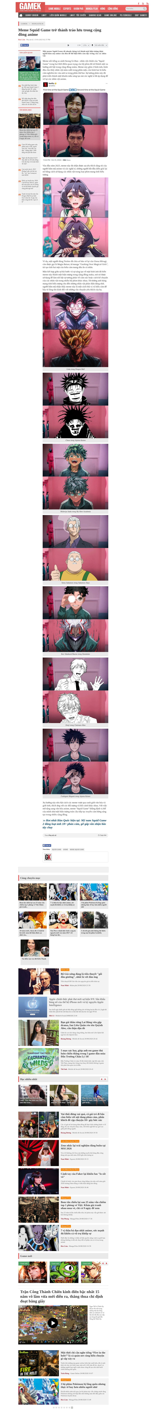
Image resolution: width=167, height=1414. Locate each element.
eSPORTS (67, 8)
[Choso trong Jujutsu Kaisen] (75, 405)
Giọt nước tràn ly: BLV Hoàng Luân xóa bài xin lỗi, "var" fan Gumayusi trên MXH (29, 172)
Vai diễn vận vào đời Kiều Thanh (34, 959)
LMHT (44, 15)
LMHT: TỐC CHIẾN (78, 15)
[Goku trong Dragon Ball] (75, 329)
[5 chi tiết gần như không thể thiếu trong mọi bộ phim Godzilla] (94, 920)
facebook (138, 4)
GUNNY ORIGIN (32, 15)
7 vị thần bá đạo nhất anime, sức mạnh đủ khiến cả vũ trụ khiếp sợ (62, 904)
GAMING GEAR (95, 15)
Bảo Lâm (64, 1246)
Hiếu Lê (51, 1016)
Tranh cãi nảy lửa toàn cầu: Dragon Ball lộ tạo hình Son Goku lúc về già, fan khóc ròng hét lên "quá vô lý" (30, 198)
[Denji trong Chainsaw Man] (75, 690)
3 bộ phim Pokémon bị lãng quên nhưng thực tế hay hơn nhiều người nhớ (94, 905)
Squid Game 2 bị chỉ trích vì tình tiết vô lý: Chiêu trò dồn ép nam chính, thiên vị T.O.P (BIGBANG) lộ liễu (29, 76)
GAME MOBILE (55, 8)
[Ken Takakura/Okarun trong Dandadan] (75, 619)
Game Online (75, 1373)
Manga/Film (37, 24)
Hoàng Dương (66, 1039)
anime (65, 849)
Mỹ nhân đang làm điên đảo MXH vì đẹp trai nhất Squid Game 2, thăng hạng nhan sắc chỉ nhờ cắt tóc (30, 101)
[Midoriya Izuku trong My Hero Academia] (75, 476)
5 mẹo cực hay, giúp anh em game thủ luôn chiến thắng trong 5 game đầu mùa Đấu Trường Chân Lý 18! (83, 1053)
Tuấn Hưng (65, 1373)
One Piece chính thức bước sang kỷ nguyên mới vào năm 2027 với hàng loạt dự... (63, 933)
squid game (56, 849)
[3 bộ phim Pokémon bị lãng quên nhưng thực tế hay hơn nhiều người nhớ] (94, 892)
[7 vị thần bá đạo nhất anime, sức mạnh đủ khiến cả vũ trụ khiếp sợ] (63, 892)
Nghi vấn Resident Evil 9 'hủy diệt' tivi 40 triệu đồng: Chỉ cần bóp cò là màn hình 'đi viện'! (30, 161)
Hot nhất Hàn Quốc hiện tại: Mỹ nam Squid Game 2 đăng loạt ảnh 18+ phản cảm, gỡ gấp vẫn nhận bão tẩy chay (30, 89)
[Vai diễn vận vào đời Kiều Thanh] (35, 948)
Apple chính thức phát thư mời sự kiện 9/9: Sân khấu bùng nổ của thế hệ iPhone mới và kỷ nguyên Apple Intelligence (77, 1002)
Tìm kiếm (145, 9)
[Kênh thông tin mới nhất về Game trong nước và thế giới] (30, 7)
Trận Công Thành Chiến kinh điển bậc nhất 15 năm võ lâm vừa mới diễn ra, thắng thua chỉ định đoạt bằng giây (61, 1296)
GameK (24, 24)
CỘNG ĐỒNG (113, 8)
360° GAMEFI (141, 15)
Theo (75, 835)
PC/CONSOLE (126, 15)
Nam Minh (65, 985)
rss (148, 4)
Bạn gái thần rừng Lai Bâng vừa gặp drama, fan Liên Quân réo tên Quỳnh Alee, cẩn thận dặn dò (82, 1025)
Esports (72, 1159)
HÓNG (102, 8)
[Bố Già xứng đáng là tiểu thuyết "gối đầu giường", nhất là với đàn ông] (38, 981)
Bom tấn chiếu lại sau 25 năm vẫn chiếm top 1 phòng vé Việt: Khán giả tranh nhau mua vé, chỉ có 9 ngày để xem (29, 134)
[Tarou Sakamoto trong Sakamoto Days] (75, 548)
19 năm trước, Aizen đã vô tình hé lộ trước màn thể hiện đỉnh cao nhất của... (32, 933)
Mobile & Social (61, 1016)
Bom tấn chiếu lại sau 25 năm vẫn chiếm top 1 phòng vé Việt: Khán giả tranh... (32, 905)
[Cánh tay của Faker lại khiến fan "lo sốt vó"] (38, 1181)
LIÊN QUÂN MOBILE (58, 15)
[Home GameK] (20, 15)
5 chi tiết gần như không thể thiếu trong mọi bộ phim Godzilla (93, 932)
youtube (143, 4)
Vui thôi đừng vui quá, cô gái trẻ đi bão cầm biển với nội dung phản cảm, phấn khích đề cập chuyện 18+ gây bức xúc (82, 1117)
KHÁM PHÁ (78, 8)
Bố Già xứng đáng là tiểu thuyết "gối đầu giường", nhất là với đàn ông (81, 975)
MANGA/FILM (92, 8)
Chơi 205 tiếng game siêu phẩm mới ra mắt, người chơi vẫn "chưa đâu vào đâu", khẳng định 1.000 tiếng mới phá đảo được (29, 148)
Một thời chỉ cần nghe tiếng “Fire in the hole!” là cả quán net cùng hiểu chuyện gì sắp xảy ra (83, 1355)
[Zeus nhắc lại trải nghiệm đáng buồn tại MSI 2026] (38, 1153)
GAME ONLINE (111, 15)
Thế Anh (64, 1069)
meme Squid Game (77, 849)
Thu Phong (65, 1219)
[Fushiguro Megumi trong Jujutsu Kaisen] (75, 761)
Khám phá (73, 985)
